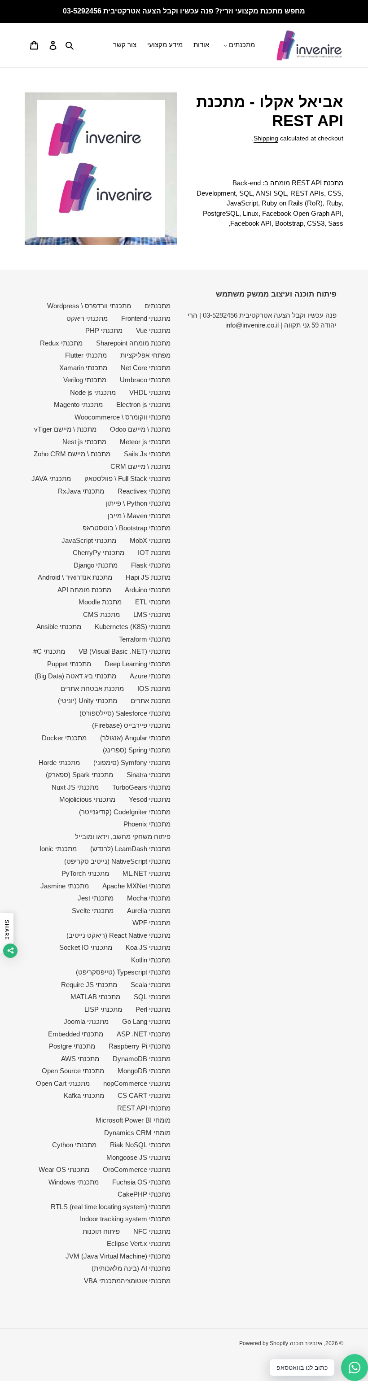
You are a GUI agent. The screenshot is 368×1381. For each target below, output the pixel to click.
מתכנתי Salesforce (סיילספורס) (125, 713)
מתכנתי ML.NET (147, 873)
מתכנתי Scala (151, 984)
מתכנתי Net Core (146, 367)
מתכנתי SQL (152, 997)
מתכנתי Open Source (73, 1071)
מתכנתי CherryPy (98, 552)
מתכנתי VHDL (150, 392)
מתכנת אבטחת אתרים (92, 688)
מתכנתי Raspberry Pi (140, 1046)
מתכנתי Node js (93, 392)
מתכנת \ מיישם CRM (140, 466)
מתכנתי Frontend (146, 318)
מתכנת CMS (101, 614)
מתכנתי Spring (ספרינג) (137, 750)
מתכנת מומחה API (84, 590)
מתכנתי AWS (80, 1058)
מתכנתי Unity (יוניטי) (87, 700)
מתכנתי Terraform (145, 639)
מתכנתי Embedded (75, 1034)
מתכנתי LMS (152, 614)
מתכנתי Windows (73, 1182)
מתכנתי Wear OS (64, 1169)
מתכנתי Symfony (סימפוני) (132, 762)
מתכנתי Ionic (58, 848)
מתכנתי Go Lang (146, 1021)
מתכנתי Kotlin (151, 960)
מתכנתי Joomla (86, 1021)
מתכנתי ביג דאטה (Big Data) (75, 676)
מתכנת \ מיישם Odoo (140, 429)
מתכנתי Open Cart (63, 1083)
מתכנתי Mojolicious (87, 799)
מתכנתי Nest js (84, 442)
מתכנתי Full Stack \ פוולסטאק (127, 478)
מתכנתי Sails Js (147, 454)
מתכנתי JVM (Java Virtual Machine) (118, 1256)
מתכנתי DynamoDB (142, 1058)
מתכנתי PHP (104, 330)
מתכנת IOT (154, 552)
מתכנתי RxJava (81, 491)
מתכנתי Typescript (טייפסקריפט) (123, 972)
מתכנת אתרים (151, 700)
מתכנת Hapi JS (148, 577)
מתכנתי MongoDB (144, 1071)
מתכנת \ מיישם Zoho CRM (72, 454)
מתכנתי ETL (153, 602)
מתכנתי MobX (150, 540)
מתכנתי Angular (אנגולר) (135, 738)
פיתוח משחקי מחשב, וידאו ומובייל (123, 836)
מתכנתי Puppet (69, 664)
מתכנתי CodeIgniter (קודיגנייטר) (125, 812)
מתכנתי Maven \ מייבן (139, 516)
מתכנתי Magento (78, 404)
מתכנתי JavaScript (88, 540)
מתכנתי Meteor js (145, 442)
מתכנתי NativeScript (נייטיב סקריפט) (117, 861)
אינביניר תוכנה (306, 1343)
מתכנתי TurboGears (141, 787)
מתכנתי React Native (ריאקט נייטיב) (118, 935)
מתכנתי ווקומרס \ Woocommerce (122, 417)
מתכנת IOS (154, 688)
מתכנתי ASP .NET (144, 1034)
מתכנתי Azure (150, 676)
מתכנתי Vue (153, 330)
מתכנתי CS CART (144, 1095)
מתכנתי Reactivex (144, 491)
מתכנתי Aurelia (149, 910)
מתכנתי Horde (59, 762)
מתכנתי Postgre (72, 1046)
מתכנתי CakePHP (144, 1194)
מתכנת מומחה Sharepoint (133, 343)
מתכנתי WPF (151, 922)
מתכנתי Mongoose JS (138, 1157)
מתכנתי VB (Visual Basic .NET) (125, 651)
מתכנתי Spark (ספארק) (79, 774)
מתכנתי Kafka (84, 1095)
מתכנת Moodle (100, 602)
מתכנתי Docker (64, 738)
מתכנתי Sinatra (149, 774)
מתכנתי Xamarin (83, 367)
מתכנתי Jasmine (64, 886)
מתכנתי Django (96, 565)
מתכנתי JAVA (51, 478)
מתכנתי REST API (144, 1108)
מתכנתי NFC (152, 1231)
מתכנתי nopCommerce (137, 1083)
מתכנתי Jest (96, 898)
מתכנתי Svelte (93, 910)
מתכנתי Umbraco (145, 380)
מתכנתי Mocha (149, 898)
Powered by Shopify (263, 1343)
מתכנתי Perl (153, 1009)
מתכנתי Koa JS (148, 947)
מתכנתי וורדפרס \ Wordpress (89, 306)
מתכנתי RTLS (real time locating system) (111, 1207)
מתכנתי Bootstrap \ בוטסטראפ (127, 528)
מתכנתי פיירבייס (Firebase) (131, 725)
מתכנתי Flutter (86, 355)
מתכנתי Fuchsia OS (141, 1182)
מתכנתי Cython (74, 1145)
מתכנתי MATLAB (95, 997)
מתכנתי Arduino (148, 590)
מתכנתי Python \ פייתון (138, 503)
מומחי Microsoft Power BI (133, 1120)
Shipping (266, 138)
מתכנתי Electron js (143, 404)
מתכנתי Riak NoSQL (140, 1145)
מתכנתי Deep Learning (138, 664)
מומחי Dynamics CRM (137, 1132)
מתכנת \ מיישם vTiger (65, 429)
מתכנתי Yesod (150, 799)
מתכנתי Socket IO (85, 947)
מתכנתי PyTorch (85, 873)
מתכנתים (158, 306)
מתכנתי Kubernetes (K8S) (133, 626)
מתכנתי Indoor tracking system (125, 1219)
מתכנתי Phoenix (147, 824)
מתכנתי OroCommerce (137, 1169)
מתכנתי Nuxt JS (75, 787)
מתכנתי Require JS (89, 984)
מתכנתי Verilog (84, 380)
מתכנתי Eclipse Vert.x (139, 1243)
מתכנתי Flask (151, 565)
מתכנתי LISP (103, 1009)
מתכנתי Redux (61, 343)
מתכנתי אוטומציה (146, 1281)
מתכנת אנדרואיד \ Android (75, 577)
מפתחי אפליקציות (145, 355)
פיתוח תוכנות (101, 1231)
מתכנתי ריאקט (87, 318)
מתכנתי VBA (102, 1281)
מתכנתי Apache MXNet (136, 886)
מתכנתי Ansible (58, 626)
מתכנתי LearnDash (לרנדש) (130, 848)
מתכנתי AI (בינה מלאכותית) (131, 1268)
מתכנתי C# (49, 651)
